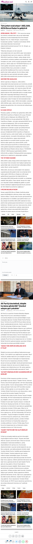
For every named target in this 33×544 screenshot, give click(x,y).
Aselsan (3, 214)
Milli (8, 214)
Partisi (18, 488)
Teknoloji (18, 214)
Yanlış (24, 488)
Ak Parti (8, 488)
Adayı (3, 488)
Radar (13, 214)
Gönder (5, 275)
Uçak (24, 214)
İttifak (13, 488)
